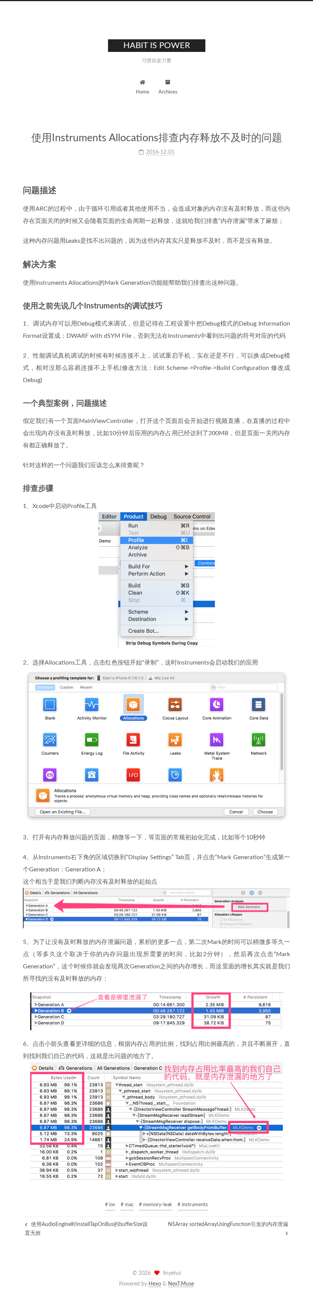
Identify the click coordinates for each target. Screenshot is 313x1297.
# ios (110, 1204)
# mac (127, 1204)
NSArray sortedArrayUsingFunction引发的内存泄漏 (228, 1224)
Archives (167, 92)
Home (142, 92)
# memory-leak (155, 1204)
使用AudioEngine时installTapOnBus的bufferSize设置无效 (86, 1229)
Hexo (154, 1284)
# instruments (192, 1204)
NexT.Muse (181, 1284)
